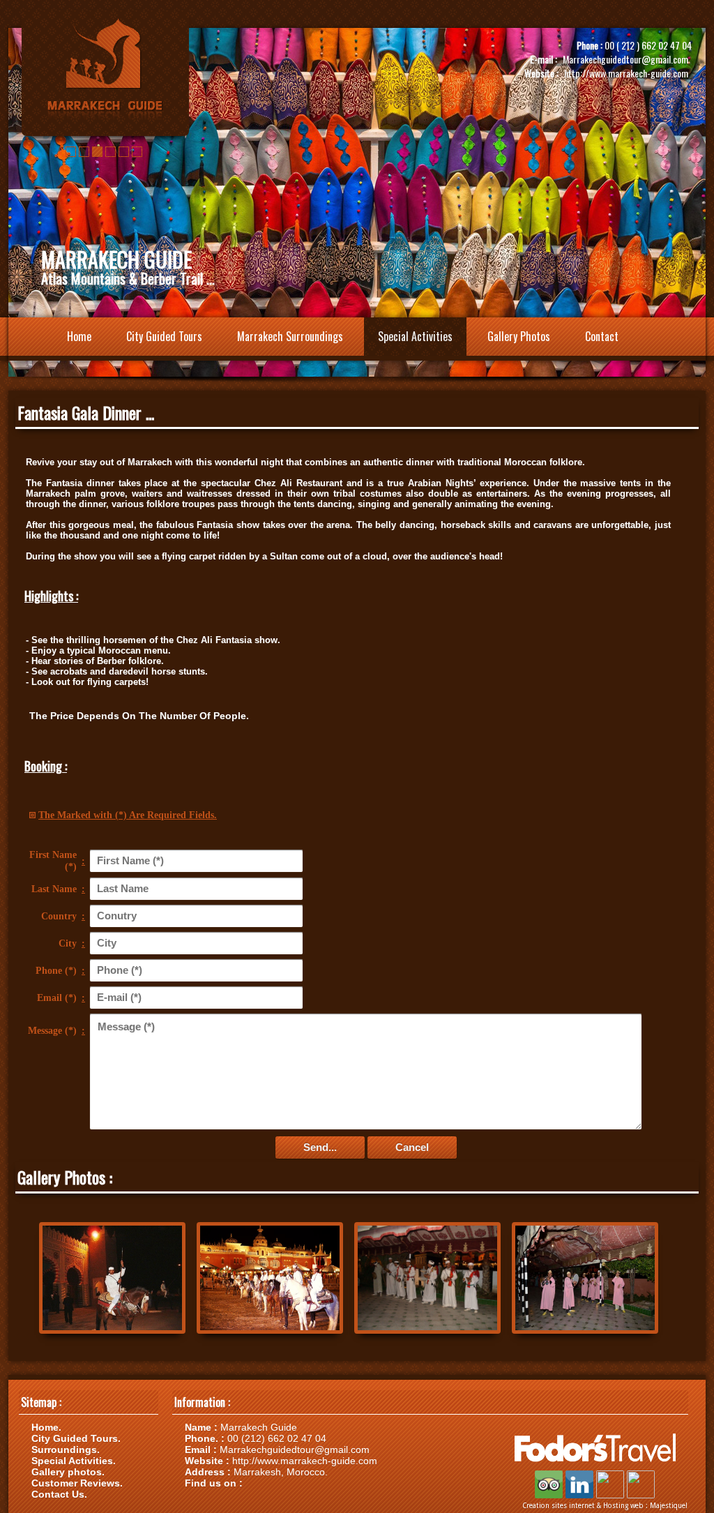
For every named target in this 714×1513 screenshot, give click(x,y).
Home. (46, 1427)
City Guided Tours (164, 336)
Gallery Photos (518, 336)
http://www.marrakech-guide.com (626, 73)
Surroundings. (65, 1449)
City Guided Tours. (76, 1438)
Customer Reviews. (77, 1483)
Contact (601, 336)
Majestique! (669, 1506)
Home (79, 336)
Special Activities (415, 336)
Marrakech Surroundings (290, 336)
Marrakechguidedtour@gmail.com (625, 59)
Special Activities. (73, 1460)
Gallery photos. (68, 1471)
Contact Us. (59, 1494)
